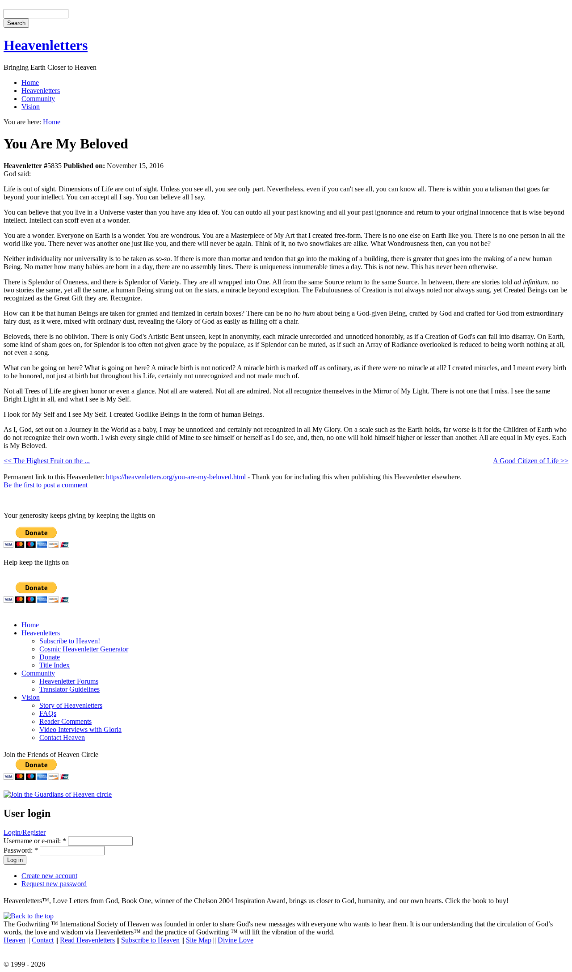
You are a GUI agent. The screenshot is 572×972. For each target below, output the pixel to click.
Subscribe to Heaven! (69, 641)
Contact (43, 940)
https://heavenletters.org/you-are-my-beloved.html (176, 477)
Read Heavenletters (87, 940)
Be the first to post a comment (46, 485)
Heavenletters (46, 45)
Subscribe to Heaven (150, 940)
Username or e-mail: (35, 841)
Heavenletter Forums (68, 681)
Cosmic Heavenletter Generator (83, 649)
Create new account (49, 875)
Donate (49, 657)
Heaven (14, 940)
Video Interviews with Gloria (80, 729)
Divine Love (235, 940)
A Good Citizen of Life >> (530, 461)
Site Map (198, 940)
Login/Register (25, 832)
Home (30, 82)
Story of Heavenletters (70, 705)
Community (38, 98)
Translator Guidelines (69, 689)
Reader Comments (65, 721)
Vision (30, 106)
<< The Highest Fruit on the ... (47, 461)
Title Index (54, 665)
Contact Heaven (62, 737)
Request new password (54, 883)
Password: (21, 850)
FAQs (47, 713)
